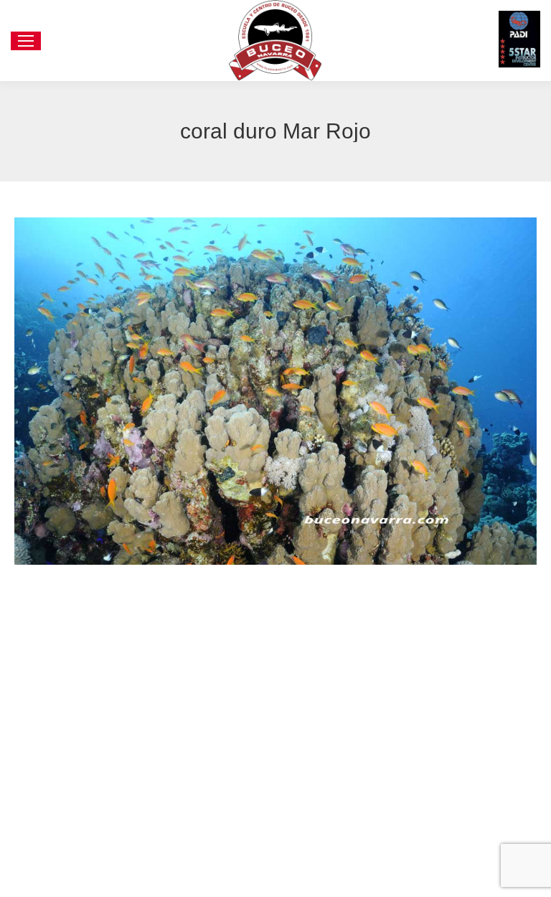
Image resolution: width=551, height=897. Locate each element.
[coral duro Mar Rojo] (275, 390)
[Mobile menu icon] (26, 41)
